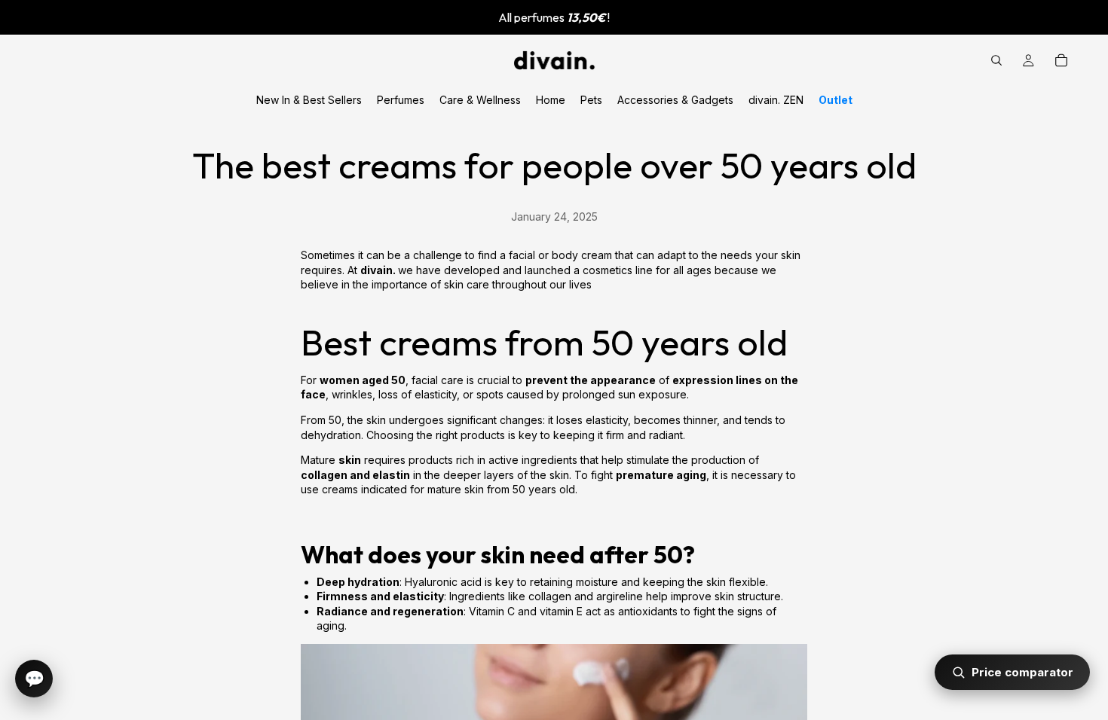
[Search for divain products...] (996, 60)
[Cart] (1061, 60)
